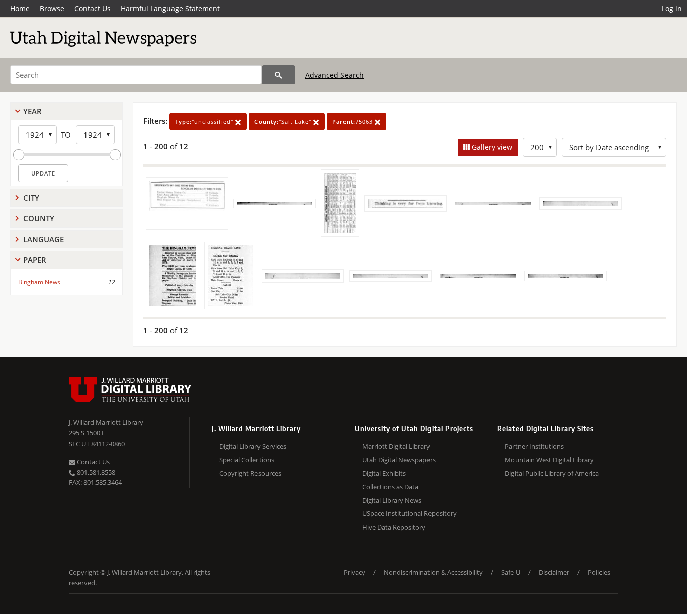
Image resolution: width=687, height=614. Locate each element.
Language (43, 239)
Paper (34, 260)
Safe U (510, 572)
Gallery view (491, 147)
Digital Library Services (252, 446)
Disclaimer (554, 572)
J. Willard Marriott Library (106, 422)
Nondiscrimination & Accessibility (433, 572)
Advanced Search (334, 75)
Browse (52, 8)
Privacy (354, 572)
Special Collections (246, 459)
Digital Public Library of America (552, 473)
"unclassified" (205, 121)
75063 (353, 121)
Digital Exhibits (384, 473)
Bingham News (39, 282)
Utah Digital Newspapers (399, 459)
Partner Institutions (534, 446)
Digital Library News (391, 500)
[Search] (278, 74)
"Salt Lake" (283, 121)
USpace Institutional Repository (409, 513)
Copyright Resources (250, 473)
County (38, 218)
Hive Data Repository (393, 527)
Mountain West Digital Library (549, 459)
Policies (599, 572)
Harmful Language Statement (170, 8)
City (31, 198)
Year (32, 111)
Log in (672, 8)
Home (20, 8)
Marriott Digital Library (396, 446)
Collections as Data (390, 486)
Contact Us (92, 8)
